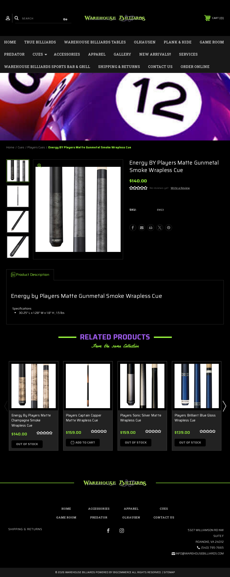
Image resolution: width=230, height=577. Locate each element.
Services (188, 54)
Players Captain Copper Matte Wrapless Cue (84, 418)
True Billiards (40, 42)
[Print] (150, 227)
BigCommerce (122, 572)
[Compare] (48, 392)
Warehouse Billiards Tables (95, 42)
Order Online (195, 66)
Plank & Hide (178, 42)
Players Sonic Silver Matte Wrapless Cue (140, 418)
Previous (6, 406)
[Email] (141, 227)
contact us (163, 517)
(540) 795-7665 (212, 547)
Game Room (212, 42)
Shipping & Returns (119, 66)
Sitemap (169, 572)
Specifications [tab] (21, 308)
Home (10, 42)
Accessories (67, 54)
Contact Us (160, 66)
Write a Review (180, 188)
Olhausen (145, 42)
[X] (159, 227)
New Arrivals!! (155, 54)
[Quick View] (48, 370)
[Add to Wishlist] (48, 381)
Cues (38, 54)
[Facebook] (132, 227)
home (66, 509)
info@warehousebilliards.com (200, 553)
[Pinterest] (168, 227)
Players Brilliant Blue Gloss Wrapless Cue (195, 418)
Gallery (122, 54)
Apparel (97, 54)
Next (224, 406)
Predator (14, 54)
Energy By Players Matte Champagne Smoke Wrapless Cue (31, 420)
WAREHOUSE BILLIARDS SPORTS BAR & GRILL (47, 66)
